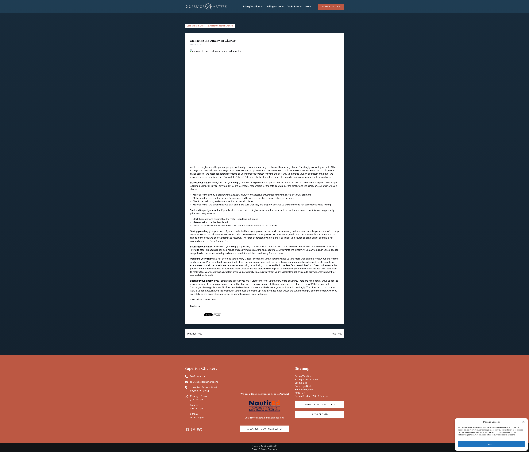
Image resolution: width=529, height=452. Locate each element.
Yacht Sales (301, 383)
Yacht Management (305, 389)
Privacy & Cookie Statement (264, 449)
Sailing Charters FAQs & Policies (311, 396)
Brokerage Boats (303, 386)
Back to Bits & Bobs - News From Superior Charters (210, 26)
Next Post (337, 333)
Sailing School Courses (307, 379)
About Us (300, 392)
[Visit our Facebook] (187, 429)
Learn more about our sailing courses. (264, 417)
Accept (491, 444)
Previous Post (194, 333)
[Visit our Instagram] (193, 429)
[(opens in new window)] (264, 400)
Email (218, 315)
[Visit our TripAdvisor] (199, 429)
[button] (523, 422)
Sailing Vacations (303, 376)
